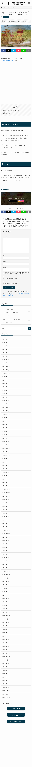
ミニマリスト (5, 16)
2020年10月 (6, 578)
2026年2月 (5, 359)
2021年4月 (5, 557)
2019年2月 (5, 646)
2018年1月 (5, 687)
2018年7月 (5, 670)
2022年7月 (5, 506)
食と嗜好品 (7, 323)
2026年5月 (5, 349)
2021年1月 (5, 568)
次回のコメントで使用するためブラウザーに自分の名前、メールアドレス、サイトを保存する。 (17, 273)
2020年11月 (6, 574)
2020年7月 (5, 588)
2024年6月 (5, 428)
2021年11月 (6, 533)
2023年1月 (5, 486)
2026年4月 (5, 353)
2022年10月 (6, 496)
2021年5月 (5, 554)
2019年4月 (5, 639)
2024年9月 (5, 417)
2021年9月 (5, 540)
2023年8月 (5, 462)
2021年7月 (5, 547)
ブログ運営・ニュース (10, 312)
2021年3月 (5, 561)
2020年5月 (5, 595)
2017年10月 (6, 697)
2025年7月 (5, 383)
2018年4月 (5, 680)
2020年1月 (5, 609)
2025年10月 (6, 373)
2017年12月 (6, 690)
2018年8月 (5, 667)
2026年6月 (5, 346)
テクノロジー (8, 309)
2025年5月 (5, 390)
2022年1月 (5, 527)
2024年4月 (5, 434)
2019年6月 (5, 632)
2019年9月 (5, 622)
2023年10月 (6, 455)
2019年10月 (6, 619)
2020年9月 (5, 581)
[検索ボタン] (3, 3)
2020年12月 (6, 571)
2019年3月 (5, 643)
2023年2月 (5, 482)
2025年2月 (5, 400)
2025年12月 (6, 366)
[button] (3, 50)
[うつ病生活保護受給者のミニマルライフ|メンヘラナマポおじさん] (16, 3)
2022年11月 (6, 492)
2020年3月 (5, 602)
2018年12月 (6, 653)
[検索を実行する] (29, 328)
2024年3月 (5, 438)
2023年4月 (5, 475)
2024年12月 (6, 407)
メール (4, 261)
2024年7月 (5, 424)
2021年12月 (6, 530)
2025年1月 (5, 404)
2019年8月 (5, 626)
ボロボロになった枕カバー (12, 110)
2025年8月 (5, 380)
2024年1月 (5, 445)
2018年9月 (5, 663)
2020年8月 (5, 585)
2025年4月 (5, 393)
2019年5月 (5, 636)
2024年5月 (5, 431)
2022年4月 (5, 516)
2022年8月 (5, 503)
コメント (5, 237)
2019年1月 (5, 649)
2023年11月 (6, 452)
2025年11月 (6, 370)
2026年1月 (5, 363)
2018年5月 (5, 677)
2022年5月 (5, 513)
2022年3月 (5, 520)
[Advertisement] (16, 83)
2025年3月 (5, 397)
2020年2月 (5, 605)
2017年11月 (6, 694)
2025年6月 (5, 387)
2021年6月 (5, 551)
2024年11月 (6, 411)
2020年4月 (5, 598)
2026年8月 (5, 339)
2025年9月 (5, 376)
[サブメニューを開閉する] (29, 309)
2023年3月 (5, 479)
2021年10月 (6, 537)
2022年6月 (5, 510)
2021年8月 (5, 544)
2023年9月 (5, 458)
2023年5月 (5, 472)
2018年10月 (6, 660)
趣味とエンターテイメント (11, 319)
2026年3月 (5, 356)
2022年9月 (5, 499)
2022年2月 (5, 523)
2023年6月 (5, 469)
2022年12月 (6, 489)
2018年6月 (5, 673)
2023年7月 (5, 465)
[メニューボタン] (29, 3)
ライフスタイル (9, 316)
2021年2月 (5, 564)
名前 (4, 256)
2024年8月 (5, 421)
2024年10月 (6, 414)
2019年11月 (6, 615)
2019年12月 (6, 612)
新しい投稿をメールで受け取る (10, 283)
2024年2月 (5, 441)
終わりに (7, 113)
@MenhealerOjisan (7, 61)
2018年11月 (6, 656)
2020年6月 (5, 591)
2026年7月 (5, 342)
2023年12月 (6, 448)
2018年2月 (5, 684)
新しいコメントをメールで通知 (10, 278)
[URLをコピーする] (28, 50)
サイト (4, 267)
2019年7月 (5, 629)
